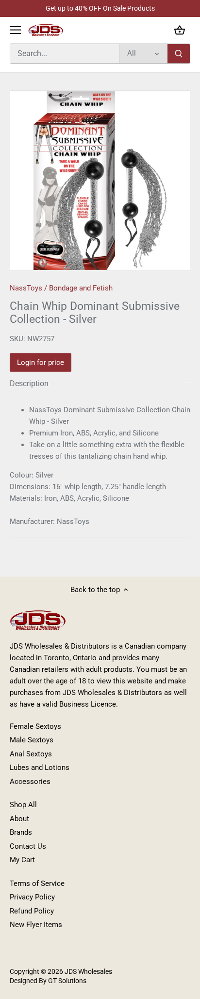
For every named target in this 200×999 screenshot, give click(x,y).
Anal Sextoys (31, 754)
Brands (21, 832)
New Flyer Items (36, 924)
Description (29, 383)
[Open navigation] (15, 30)
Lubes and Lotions (39, 767)
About (19, 818)
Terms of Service (37, 883)
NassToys (26, 288)
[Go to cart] (179, 30)
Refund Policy (32, 911)
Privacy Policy (32, 897)
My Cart (22, 859)
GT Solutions (66, 981)
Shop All (23, 804)
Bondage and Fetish (81, 288)
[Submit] (178, 53)
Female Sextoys (35, 726)
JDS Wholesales (88, 971)
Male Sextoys (31, 740)
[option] (100, 180)
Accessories (30, 781)
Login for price (40, 362)
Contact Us (28, 846)
